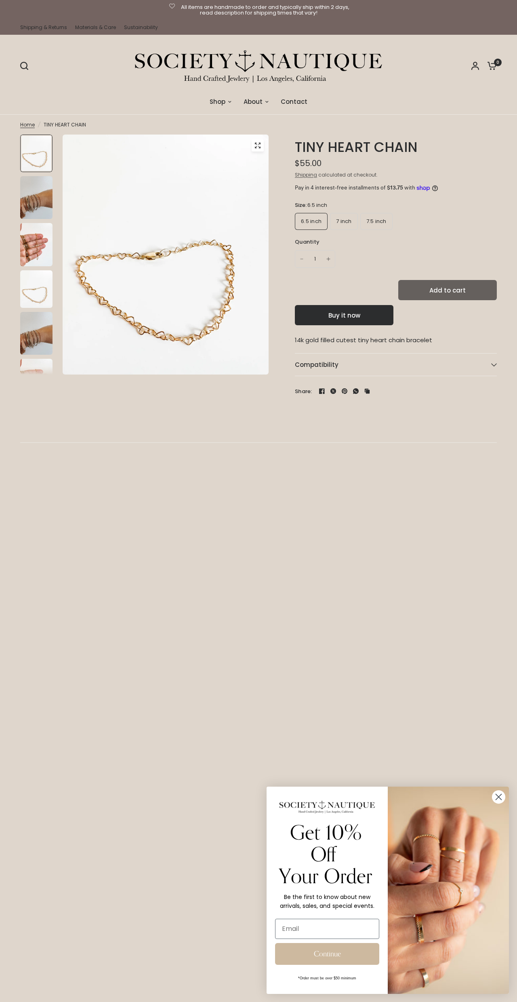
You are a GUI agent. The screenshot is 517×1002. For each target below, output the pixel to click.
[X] (333, 391)
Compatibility (316, 364)
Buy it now (344, 315)
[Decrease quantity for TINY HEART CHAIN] (301, 258)
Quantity (307, 242)
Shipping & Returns (43, 27)
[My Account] (475, 66)
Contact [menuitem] (294, 101)
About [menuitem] (253, 101)
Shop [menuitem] (217, 101)
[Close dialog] (499, 797)
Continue (327, 954)
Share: (303, 391)
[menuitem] (45, 27)
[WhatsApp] (356, 391)
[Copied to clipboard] (367, 391)
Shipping (306, 174)
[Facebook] (322, 391)
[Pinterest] (344, 391)
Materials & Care (95, 27)
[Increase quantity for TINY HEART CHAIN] (328, 258)
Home (27, 124)
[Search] (26, 66)
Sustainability (141, 27)
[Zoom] (258, 145)
